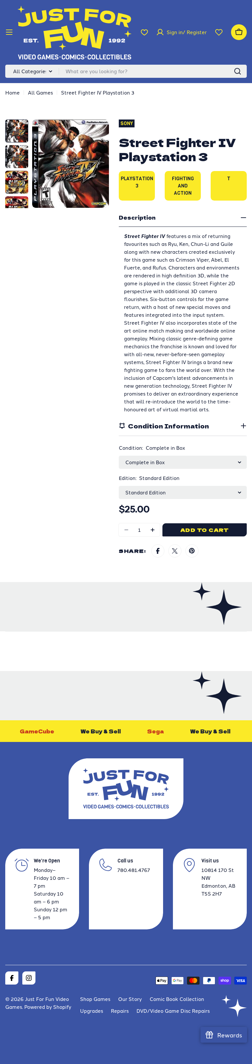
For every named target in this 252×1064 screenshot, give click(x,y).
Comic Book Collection (177, 998)
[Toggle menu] (9, 32)
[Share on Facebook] (157, 550)
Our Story (130, 998)
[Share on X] (174, 550)
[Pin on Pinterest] (192, 550)
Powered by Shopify (47, 1006)
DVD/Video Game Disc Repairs (173, 1010)
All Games (40, 92)
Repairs (120, 1010)
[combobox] (126, 71)
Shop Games (95, 998)
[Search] (238, 71)
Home (12, 92)
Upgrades (91, 1010)
